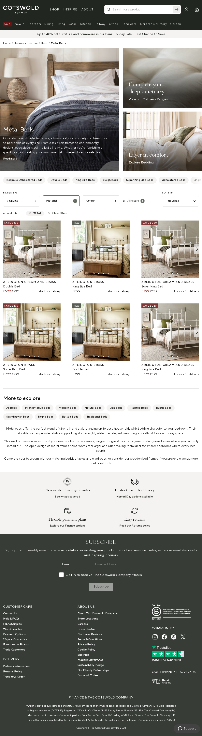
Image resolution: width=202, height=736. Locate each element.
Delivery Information (16, 666)
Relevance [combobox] (172, 201)
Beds (44, 43)
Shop (54, 9)
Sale (7, 24)
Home (7, 43)
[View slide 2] (29, 273)
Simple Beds (45, 417)
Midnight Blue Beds (37, 408)
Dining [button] (48, 24)
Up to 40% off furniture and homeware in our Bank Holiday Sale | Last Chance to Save (101, 34)
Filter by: (10, 193)
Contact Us (10, 613)
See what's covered (67, 496)
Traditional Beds (97, 417)
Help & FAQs (11, 618)
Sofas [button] (72, 24)
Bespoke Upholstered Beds (24, 180)
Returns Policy (12, 671)
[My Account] (186, 10)
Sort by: (168, 193)
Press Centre (86, 629)
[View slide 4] (38, 273)
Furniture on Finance (16, 644)
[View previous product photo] (5, 249)
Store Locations (88, 618)
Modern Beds (67, 408)
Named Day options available (134, 496)
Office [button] (113, 24)
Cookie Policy (86, 649)
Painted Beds (139, 408)
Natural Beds (93, 408)
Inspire (70, 9)
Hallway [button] (100, 24)
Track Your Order (14, 676)
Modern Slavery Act (90, 660)
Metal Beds (58, 43)
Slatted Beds (70, 417)
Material (60, 201)
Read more (10, 159)
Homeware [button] (129, 24)
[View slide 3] (34, 273)
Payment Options (14, 634)
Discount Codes (88, 675)
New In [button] (19, 24)
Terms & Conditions (90, 639)
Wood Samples (12, 629)
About (87, 9)
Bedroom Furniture (26, 43)
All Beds (11, 408)
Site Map (83, 654)
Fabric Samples (12, 624)
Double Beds (58, 180)
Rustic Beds (163, 408)
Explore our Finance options (67, 526)
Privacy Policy (86, 644)
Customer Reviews (90, 634)
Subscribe (101, 586)
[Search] (176, 9)
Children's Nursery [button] (153, 24)
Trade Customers (14, 649)
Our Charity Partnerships (93, 670)
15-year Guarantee (15, 639)
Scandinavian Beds (18, 417)
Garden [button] (175, 24)
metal (37, 213)
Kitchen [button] (85, 24)
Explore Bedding (141, 162)
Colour (90, 201)
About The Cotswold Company (97, 613)
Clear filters (59, 213)
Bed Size (12, 201)
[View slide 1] (24, 273)
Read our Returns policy (134, 526)
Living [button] (61, 24)
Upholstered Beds (173, 180)
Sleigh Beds (110, 180)
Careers (83, 624)
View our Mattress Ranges (148, 99)
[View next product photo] (58, 249)
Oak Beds (116, 408)
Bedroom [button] (34, 24)
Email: (66, 564)
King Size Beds (85, 180)
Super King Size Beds (139, 180)
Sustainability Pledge (91, 665)
